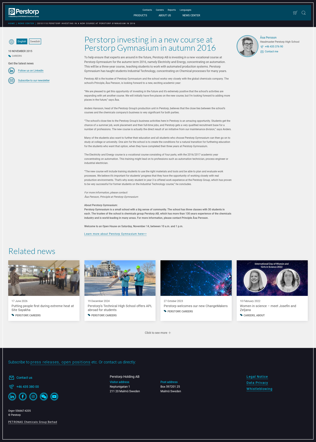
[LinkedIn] (12, 396)
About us (165, 15)
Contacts (147, 10)
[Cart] (295, 12)
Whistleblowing (259, 389)
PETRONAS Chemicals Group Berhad (32, 422)
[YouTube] (54, 396)
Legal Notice (257, 377)
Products (140, 15)
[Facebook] (23, 396)
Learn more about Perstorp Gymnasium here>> (115, 233)
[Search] (303, 12)
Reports (172, 10)
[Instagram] (33, 396)
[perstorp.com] (25, 13)
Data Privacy (257, 383)
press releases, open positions (60, 362)
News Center (191, 15)
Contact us (24, 378)
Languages (185, 10)
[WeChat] (44, 396)
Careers (160, 10)
